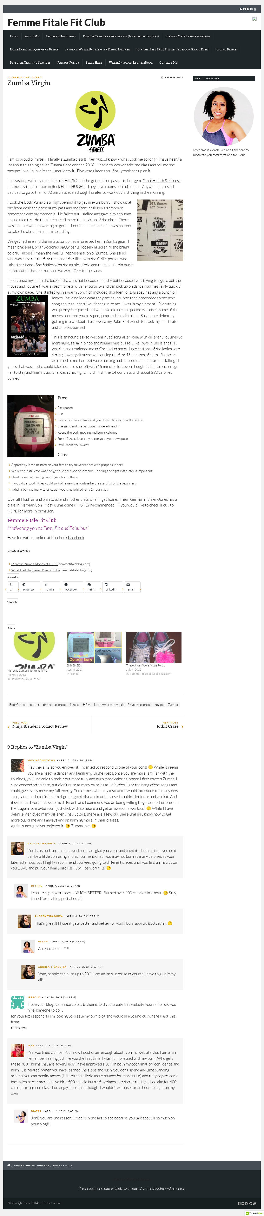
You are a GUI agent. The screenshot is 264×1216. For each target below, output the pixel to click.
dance (47, 704)
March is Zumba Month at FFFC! (34, 564)
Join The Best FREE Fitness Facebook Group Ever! (173, 49)
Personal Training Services (30, 63)
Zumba (173, 704)
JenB (31, 1045)
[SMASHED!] (94, 647)
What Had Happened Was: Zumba (35, 570)
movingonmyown (41, 760)
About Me (32, 36)
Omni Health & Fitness (161, 181)
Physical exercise (139, 704)
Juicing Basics (226, 49)
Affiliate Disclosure (61, 36)
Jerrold (34, 997)
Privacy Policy (68, 63)
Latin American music (109, 704)
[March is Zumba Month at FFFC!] (35, 650)
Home (14, 36)
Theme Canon (51, 1203)
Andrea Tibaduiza (42, 843)
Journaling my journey (25, 77)
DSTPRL (36, 886)
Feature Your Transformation (188, 36)
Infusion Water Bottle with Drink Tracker (97, 49)
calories (34, 704)
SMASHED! (74, 665)
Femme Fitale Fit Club (56, 22)
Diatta (36, 1111)
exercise (60, 704)
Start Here (94, 63)
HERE (12, 511)
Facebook (76, 538)
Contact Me (168, 63)
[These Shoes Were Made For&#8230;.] (154, 647)
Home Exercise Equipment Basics (34, 49)
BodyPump (17, 704)
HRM (87, 704)
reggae (159, 704)
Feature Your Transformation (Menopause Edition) (121, 36)
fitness (74, 704)
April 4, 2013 (174, 77)
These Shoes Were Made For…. (145, 665)
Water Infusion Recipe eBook (131, 63)
